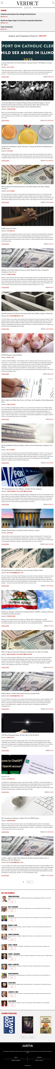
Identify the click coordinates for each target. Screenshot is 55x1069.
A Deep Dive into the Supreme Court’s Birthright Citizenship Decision (18, 14)
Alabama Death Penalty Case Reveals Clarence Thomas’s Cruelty (20, 530)
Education (51, 792)
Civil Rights (51, 626)
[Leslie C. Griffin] (4, 947)
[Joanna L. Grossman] (4, 956)
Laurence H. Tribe (13, 992)
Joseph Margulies (11, 231)
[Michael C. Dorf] (4, 927)
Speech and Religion (49, 120)
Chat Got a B (5, 776)
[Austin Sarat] (4, 985)
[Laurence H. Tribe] (4, 994)
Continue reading (5, 76)
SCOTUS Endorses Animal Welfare (11, 355)
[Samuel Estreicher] (4, 937)
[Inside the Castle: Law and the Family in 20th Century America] (9, 1025)
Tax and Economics (49, 202)
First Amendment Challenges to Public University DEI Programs (20, 818)
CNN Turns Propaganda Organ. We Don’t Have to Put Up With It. (20, 735)
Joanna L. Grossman (14, 954)
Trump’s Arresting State (7, 27)
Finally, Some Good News (9, 228)
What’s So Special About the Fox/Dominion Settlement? (24, 652)
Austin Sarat (4, 29)
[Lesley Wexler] (4, 1003)
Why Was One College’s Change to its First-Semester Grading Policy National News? (22, 20)
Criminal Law (51, 76)
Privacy (52, 419)
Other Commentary (49, 160)
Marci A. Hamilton (13, 964)
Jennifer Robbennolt (11, 491)
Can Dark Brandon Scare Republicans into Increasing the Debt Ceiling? (22, 570)
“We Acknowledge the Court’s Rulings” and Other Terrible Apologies (21, 489)
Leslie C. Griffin (10, 67)
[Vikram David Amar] (4, 899)
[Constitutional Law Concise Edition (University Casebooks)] (27, 1025)
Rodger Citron (5, 16)
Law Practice (51, 504)
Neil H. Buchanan (11, 191)
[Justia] (27, 1046)
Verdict (27, 3)
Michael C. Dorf (5, 23)
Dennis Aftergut (10, 737)
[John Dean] (4, 918)
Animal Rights (51, 374)
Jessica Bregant (20, 491)
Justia (27, 7)
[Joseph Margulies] (4, 976)
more (12, 901)
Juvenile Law (51, 244)
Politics (52, 287)
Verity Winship (29, 491)
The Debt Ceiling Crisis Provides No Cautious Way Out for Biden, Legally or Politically (27, 313)
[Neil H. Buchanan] (4, 909)
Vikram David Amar (11, 109)
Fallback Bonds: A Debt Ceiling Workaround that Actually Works (20, 693)
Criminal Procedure (49, 544)
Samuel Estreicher (11, 404)
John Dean (11, 916)
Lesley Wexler (12, 1001)
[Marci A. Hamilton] (4, 967)
